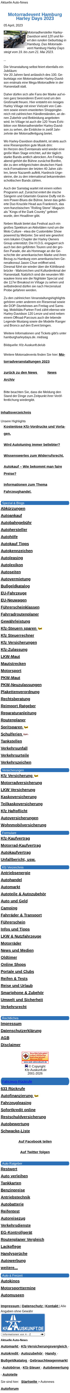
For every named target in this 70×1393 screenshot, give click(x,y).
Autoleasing (12, 558)
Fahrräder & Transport (21, 915)
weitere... (9, 1267)
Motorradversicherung (21, 783)
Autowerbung (13, 1260)
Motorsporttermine (18, 1288)
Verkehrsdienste (16, 1225)
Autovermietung (16, 579)
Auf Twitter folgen (35, 1152)
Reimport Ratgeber (18, 706)
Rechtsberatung (15, 699)
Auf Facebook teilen (35, 1141)
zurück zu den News (21, 372)
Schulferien (12, 734)
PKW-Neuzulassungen (21, 685)
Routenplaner (13, 720)
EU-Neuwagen (14, 600)
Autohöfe (9, 537)
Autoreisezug (13, 1218)
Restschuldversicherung (23, 1117)
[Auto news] (23, 1335)
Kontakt (52, 1306)
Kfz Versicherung (17, 775)
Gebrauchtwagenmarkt (49, 1360)
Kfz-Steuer (32, 1367)
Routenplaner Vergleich (22, 1239)
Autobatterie (12, 1204)
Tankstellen (11, 741)
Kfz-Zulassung (14, 649)
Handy (51, 1353)
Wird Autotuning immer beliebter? (32, 445)
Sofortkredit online (18, 1110)
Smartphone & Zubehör (22, 992)
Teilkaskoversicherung (22, 804)
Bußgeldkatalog (15, 586)
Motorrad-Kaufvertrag (21, 845)
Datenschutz (33, 1306)
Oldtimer (9, 957)
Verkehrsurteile (15, 755)
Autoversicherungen (19, 818)
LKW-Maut (10, 656)
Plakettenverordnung (20, 692)
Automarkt (10, 887)
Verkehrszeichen (16, 762)
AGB (5, 1038)
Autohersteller (14, 529)
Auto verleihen (14, 1176)
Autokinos (10, 1281)
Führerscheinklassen (20, 607)
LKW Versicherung (18, 790)
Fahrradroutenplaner (20, 614)
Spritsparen (12, 727)
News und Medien (17, 950)
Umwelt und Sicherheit (22, 1000)
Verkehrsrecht (14, 1007)
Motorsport (11, 670)
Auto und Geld (14, 901)
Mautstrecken (13, 663)
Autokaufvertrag (16, 852)
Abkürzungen (13, 508)
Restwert (9, 1169)
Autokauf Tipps (15, 544)
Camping (9, 908)
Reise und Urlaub (17, 985)
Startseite (29, 1382)
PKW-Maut (10, 678)
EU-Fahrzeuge (14, 593)
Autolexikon (12, 565)
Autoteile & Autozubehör (23, 894)
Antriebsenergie (15, 873)
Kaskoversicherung (19, 797)
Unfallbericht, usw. (18, 859)
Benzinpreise (13, 1190)
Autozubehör (32, 1353)
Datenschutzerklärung (21, 1030)
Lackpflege (11, 1246)
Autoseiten (11, 572)
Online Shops (13, 964)
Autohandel (11, 880)
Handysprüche (14, 1253)
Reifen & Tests (14, 978)
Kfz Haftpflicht (14, 811)
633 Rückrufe (13, 1088)
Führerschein (13, 922)
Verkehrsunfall (14, 748)
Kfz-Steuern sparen (19, 628)
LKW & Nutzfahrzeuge (21, 936)
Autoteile (10, 1375)
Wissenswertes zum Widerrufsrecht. (34, 456)
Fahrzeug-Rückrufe (17, 1082)
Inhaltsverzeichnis (16, 412)
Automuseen (12, 1295)
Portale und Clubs (17, 971)
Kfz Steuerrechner (17, 635)
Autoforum (10, 1389)
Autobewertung (15, 1124)
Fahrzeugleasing (16, 1103)
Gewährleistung (15, 621)
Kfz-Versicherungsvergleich (44, 1346)
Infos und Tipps (15, 929)
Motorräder (11, 943)
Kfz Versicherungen (19, 642)
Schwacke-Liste (15, 1131)
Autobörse (12, 1367)
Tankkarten (11, 1183)
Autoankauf (11, 515)
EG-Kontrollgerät (16, 1232)
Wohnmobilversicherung (23, 825)
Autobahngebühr (16, 522)
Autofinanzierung (17, 1096)
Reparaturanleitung (18, 713)
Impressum (11, 1023)
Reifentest (10, 1211)
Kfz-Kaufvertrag (15, 838)
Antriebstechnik (15, 1197)
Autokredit (10, 1353)
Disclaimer (11, 1045)
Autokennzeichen (17, 551)
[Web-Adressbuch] (35, 1062)
